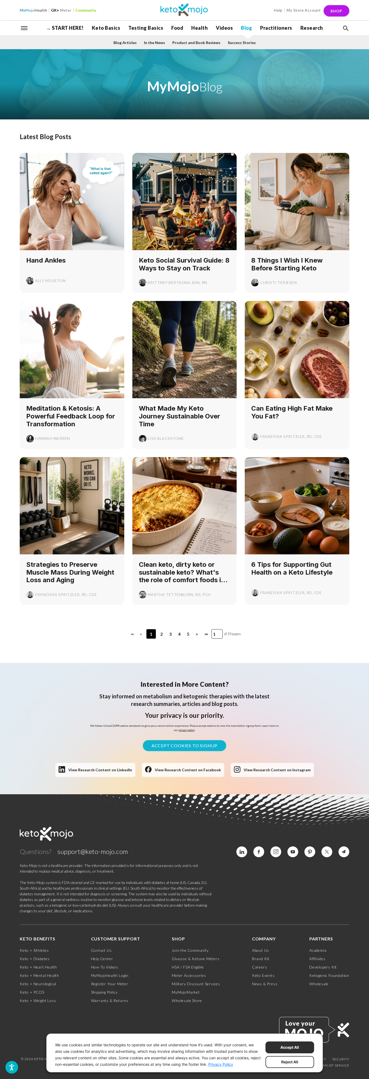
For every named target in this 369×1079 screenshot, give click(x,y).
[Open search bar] (345, 28)
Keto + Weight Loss (38, 1000)
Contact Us (101, 950)
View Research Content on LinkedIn (100, 770)
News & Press (265, 983)
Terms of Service (332, 1065)
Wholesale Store (187, 1000)
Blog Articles (125, 42)
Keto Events (263, 975)
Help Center (102, 958)
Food (177, 28)
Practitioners (276, 28)
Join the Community (190, 950)
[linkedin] (241, 851)
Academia (317, 950)
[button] (345, 28)
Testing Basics (145, 28)
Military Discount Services (196, 983)
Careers (259, 967)
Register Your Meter (109, 983)
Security (340, 1059)
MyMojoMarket (186, 992)
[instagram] (275, 851)
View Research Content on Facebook (188, 770)
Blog (246, 28)
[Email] (343, 851)
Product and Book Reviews (196, 42)
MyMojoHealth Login (110, 975)
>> (205, 633)
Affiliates (317, 958)
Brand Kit (261, 958)
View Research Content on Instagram (277, 770)
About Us (260, 950)
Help (278, 10)
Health (33, 10)
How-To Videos (104, 967)
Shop (336, 11)
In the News (154, 42)
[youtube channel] (292, 851)
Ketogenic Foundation (329, 975)
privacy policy (186, 730)
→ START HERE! (65, 28)
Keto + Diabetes (35, 958)
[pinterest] (309, 851)
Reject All (289, 1062)
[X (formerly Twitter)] (326, 851)
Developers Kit (323, 967)
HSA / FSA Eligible (188, 967)
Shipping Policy (104, 992)
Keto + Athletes (34, 950)
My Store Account (304, 10)
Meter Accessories (189, 975)
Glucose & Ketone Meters (195, 958)
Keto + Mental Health (39, 975)
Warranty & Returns (110, 1000)
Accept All (289, 1047)
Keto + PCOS (32, 992)
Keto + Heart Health (38, 967)
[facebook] (258, 851)
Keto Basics (106, 28)
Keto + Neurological (38, 983)
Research (311, 28)
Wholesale (318, 983)
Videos (224, 28)
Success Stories (242, 42)
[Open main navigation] (24, 27)
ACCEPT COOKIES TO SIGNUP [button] (184, 745)
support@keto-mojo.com (93, 851)
